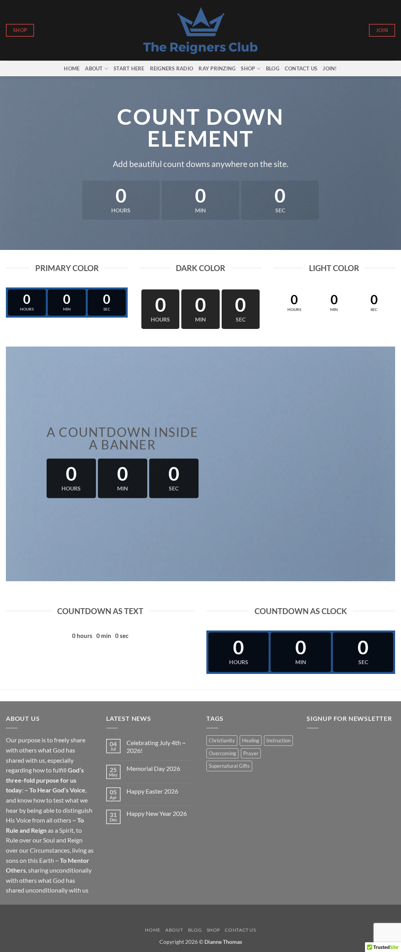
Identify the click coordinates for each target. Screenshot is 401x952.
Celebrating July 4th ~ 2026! (156, 746)
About (94, 68)
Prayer (250, 753)
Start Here (129, 68)
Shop (248, 68)
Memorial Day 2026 (153, 768)
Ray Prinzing (217, 68)
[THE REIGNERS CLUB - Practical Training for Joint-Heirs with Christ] (200, 30)
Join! (330, 68)
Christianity (222, 740)
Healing (250, 740)
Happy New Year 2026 (156, 813)
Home (71, 68)
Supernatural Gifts (229, 766)
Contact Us (301, 68)
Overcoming (222, 753)
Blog (272, 68)
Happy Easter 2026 (152, 791)
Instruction (278, 740)
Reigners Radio (171, 68)
